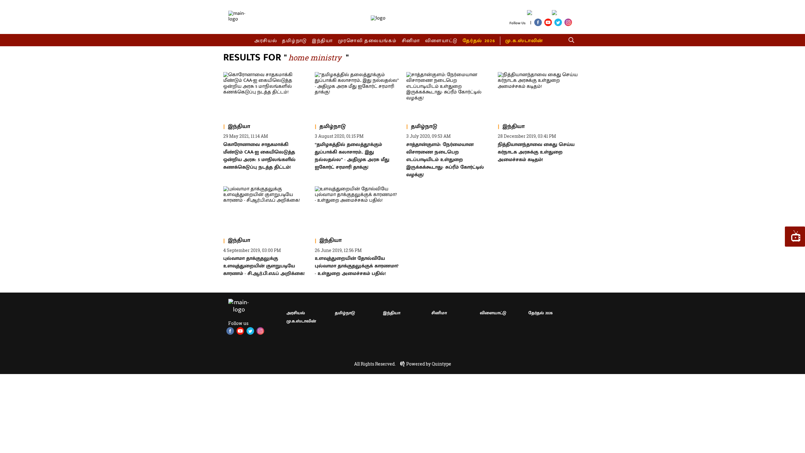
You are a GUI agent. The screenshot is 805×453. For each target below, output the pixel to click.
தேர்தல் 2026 (479, 40)
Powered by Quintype (428, 363)
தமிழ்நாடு (294, 40)
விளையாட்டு (441, 40)
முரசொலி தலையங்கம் (367, 40)
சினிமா (411, 40)
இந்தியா (322, 40)
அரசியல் (265, 40)
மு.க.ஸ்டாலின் (524, 40)
